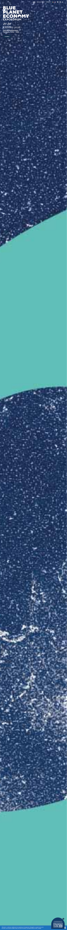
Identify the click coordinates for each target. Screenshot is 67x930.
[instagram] (62, 2)
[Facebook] (58, 2)
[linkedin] (60, 2)
